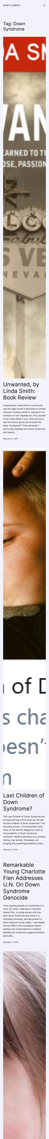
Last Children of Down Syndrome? (23, 802)
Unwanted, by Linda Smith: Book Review (21, 391)
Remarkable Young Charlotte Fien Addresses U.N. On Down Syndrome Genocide (24, 881)
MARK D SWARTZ (12, 5)
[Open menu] (44, 5)
